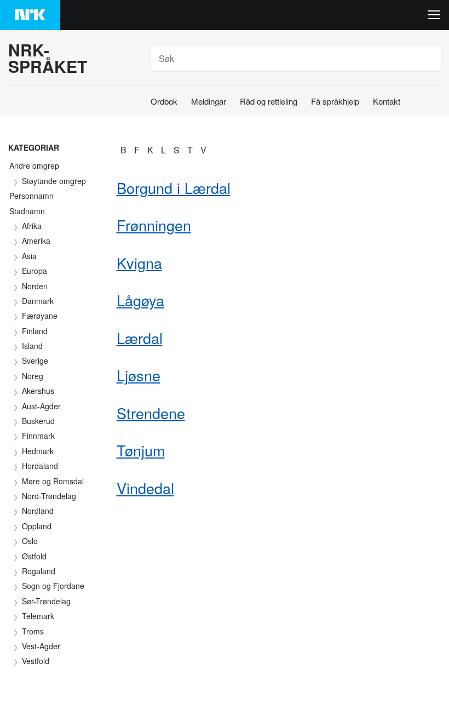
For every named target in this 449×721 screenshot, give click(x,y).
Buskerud (38, 420)
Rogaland (38, 570)
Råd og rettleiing (268, 101)
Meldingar (208, 101)
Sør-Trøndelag (46, 601)
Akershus (38, 390)
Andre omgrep (34, 165)
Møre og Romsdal (53, 481)
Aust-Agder (41, 405)
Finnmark (38, 435)
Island (32, 345)
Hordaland (40, 465)
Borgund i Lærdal (174, 187)
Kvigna (139, 262)
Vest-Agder (41, 645)
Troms (33, 631)
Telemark (38, 615)
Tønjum (141, 450)
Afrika (32, 225)
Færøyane (39, 315)
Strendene (151, 413)
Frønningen (154, 225)
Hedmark (38, 450)
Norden (35, 286)
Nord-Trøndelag (49, 495)
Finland (35, 330)
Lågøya (140, 300)
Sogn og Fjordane (53, 585)
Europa (34, 270)
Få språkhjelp (335, 101)
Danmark (38, 300)
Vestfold (35, 660)
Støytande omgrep (54, 180)
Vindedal (145, 488)
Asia (29, 255)
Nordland (38, 510)
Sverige (35, 360)
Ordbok (164, 101)
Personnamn (31, 195)
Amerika (36, 240)
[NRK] (30, 15)
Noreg (32, 375)
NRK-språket (47, 58)
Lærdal (140, 337)
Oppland (36, 525)
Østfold (34, 556)
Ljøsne (138, 375)
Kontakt (386, 101)
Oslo (30, 540)
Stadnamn (27, 210)
